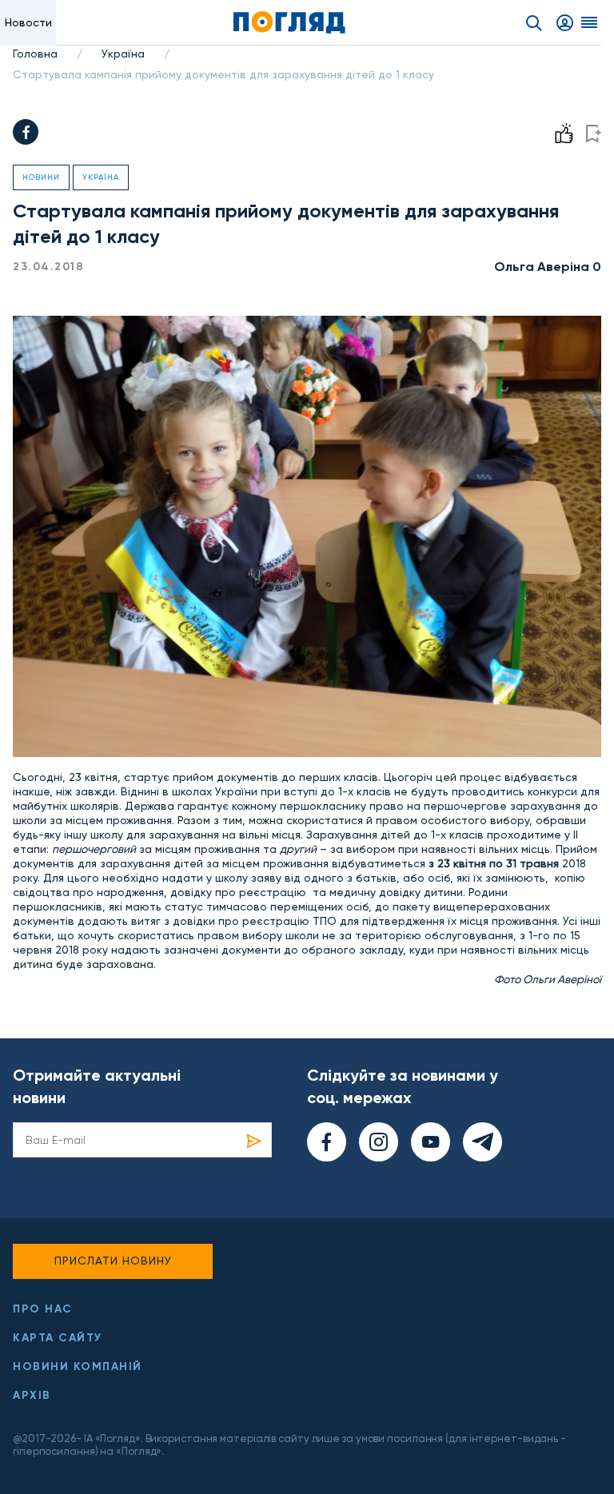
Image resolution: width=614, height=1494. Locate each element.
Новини (41, 177)
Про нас (43, 1309)
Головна (35, 53)
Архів (32, 1395)
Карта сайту (57, 1338)
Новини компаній (77, 1366)
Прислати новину (113, 1260)
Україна (123, 53)
